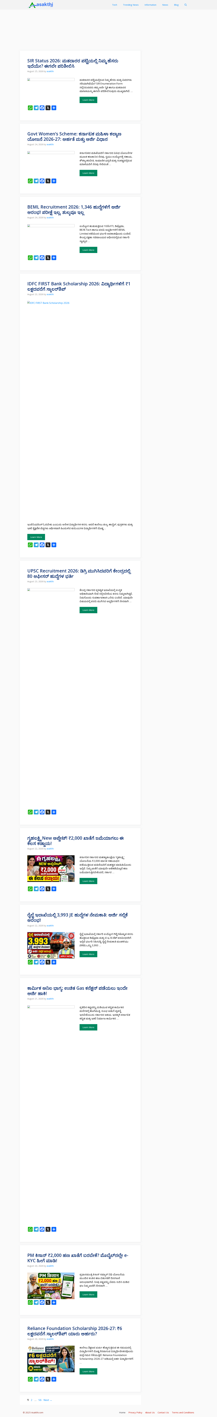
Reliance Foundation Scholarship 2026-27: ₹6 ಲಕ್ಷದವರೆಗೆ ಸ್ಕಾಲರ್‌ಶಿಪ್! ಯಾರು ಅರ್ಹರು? (74, 1331)
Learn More (88, 99)
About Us (150, 1412)
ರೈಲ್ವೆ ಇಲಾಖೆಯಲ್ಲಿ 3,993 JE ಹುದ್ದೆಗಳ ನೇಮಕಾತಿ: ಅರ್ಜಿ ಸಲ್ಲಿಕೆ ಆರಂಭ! (77, 917)
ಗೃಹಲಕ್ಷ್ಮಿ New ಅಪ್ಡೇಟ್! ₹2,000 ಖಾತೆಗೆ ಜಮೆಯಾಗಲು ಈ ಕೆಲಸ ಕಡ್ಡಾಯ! (75, 840)
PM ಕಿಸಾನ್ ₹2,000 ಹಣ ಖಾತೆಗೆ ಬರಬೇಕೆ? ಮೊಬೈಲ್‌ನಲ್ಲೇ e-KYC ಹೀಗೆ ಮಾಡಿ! (77, 1258)
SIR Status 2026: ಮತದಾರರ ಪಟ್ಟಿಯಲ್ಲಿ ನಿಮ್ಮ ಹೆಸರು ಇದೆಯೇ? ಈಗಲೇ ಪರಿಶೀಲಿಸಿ (72, 63)
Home (122, 1412)
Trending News (131, 4)
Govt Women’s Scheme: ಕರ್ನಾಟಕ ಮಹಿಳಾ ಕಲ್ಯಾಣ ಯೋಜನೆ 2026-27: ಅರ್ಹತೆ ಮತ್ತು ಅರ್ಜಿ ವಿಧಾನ (74, 136)
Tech (114, 4)
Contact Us (163, 1412)
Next (48, 1400)
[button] (186, 5)
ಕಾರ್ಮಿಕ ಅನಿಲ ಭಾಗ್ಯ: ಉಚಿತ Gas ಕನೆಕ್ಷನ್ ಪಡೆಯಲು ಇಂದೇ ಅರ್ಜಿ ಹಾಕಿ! (77, 990)
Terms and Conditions (183, 1412)
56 (40, 1400)
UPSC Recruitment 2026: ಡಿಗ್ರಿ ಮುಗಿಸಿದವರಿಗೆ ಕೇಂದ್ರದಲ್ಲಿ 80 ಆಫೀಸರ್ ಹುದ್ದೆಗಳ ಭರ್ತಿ (78, 573)
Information (150, 4)
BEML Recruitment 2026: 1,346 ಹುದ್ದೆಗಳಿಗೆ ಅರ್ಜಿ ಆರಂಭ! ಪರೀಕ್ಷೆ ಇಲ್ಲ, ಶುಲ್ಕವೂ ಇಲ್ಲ (74, 209)
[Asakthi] (40, 5)
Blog (176, 4)
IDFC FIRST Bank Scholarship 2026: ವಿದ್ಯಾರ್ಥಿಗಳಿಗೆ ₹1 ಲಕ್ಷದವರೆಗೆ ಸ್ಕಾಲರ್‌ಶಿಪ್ (78, 286)
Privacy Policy (135, 1412)
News (165, 4)
